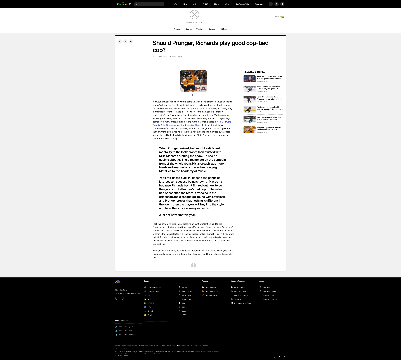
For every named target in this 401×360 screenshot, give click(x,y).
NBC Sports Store (147, 345)
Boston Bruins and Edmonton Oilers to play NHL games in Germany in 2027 (268, 88)
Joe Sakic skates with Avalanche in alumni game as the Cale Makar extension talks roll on (270, 77)
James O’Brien (159, 57)
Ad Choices (163, 345)
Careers (124, 345)
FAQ (140, 345)
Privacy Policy (171, 345)
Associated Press (262, 81)
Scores (189, 29)
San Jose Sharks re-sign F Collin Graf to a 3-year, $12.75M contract (269, 118)
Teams (177, 29)
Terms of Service (203, 345)
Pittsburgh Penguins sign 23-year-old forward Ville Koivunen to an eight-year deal (269, 108)
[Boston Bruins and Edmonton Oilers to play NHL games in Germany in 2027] (250, 89)
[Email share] (131, 41)
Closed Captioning (132, 345)
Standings (200, 29)
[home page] (124, 4)
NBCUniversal (126, 349)
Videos (224, 29)
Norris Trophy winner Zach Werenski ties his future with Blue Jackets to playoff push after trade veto (270, 98)
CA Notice (195, 345)
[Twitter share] (125, 41)
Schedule (212, 29)
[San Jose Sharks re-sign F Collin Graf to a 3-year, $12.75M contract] (250, 119)
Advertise (118, 345)
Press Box (156, 345)
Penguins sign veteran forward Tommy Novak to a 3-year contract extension (269, 128)
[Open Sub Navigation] (178, 4)
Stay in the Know (121, 290)
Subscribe (119, 298)
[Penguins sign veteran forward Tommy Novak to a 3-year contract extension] (250, 129)
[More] (271, 4)
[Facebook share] (120, 41)
